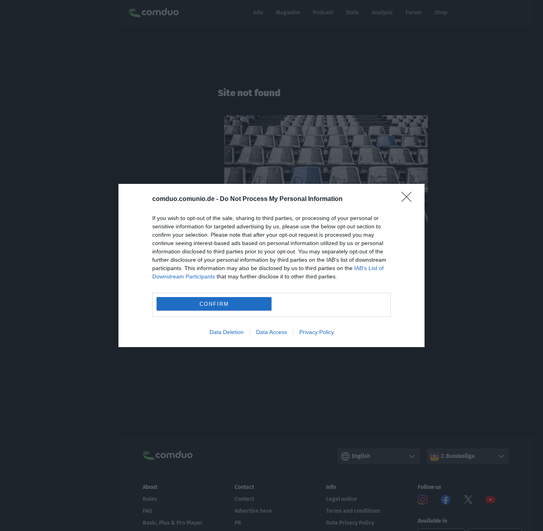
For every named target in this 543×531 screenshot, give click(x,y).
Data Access (271, 332)
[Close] (409, 199)
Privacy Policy (316, 332)
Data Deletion (226, 332)
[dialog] (271, 265)
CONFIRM (214, 304)
